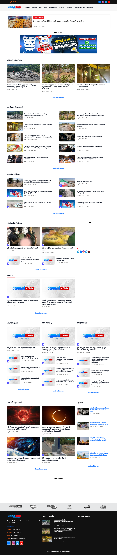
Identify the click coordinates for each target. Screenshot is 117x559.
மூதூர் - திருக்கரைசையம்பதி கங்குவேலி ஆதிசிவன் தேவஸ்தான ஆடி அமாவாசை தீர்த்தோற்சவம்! (99, 453)
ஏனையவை (90, 7)
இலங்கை (27, 7)
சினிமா (46, 7)
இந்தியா (34, 7)
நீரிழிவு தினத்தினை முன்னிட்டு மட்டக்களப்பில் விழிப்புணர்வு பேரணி (99, 423)
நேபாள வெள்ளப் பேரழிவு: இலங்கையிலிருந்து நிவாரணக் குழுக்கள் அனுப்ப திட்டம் (64, 521)
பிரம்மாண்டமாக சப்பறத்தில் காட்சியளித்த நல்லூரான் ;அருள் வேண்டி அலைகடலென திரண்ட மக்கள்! (98, 439)
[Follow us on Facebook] (81, 251)
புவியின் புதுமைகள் (80, 7)
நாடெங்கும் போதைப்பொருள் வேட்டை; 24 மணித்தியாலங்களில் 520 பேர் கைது (100, 409)
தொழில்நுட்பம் (53, 7)
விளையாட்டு (62, 7)
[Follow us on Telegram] (78, 251)
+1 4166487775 (16, 529)
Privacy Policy (10, 526)
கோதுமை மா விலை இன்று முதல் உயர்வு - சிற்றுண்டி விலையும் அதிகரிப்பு (58, 21)
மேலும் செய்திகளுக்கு (58, 97)
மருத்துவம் (70, 7)
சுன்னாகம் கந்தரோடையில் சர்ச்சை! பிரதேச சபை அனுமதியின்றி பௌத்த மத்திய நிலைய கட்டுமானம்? (64, 530)
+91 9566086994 (15, 535)
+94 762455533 (17, 532)
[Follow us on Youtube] (89, 251)
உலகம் (40, 7)
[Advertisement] (93, 236)
